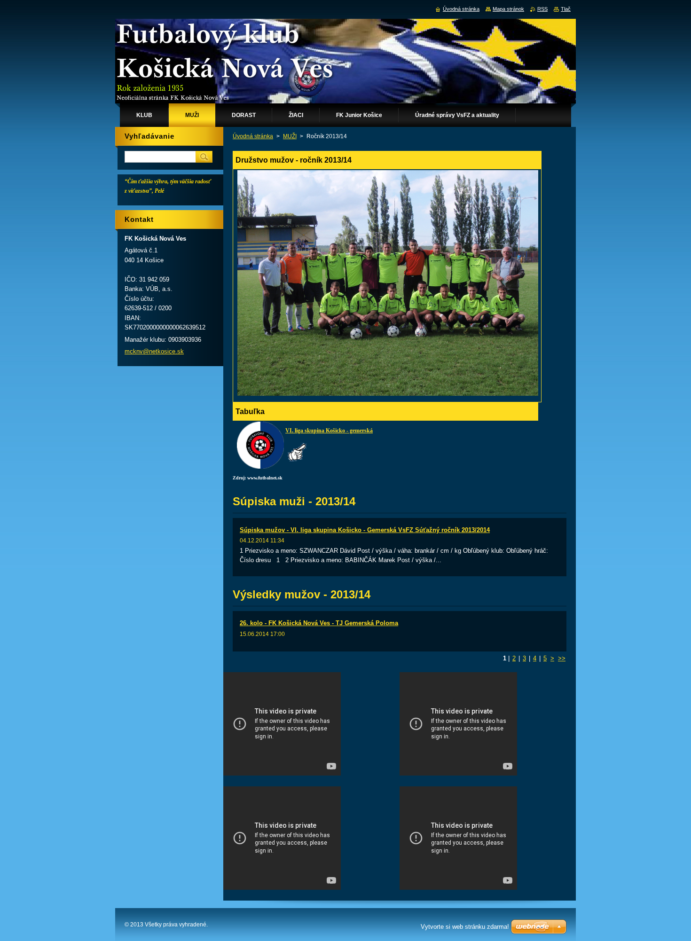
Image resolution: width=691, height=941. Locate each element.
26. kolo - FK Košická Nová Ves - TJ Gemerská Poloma (319, 623)
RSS (542, 9)
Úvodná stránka (253, 136)
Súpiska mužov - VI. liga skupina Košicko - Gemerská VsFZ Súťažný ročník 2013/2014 (365, 529)
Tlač (566, 9)
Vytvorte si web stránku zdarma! (465, 926)
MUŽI (290, 136)
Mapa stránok (508, 9)
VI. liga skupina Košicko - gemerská (329, 430)
